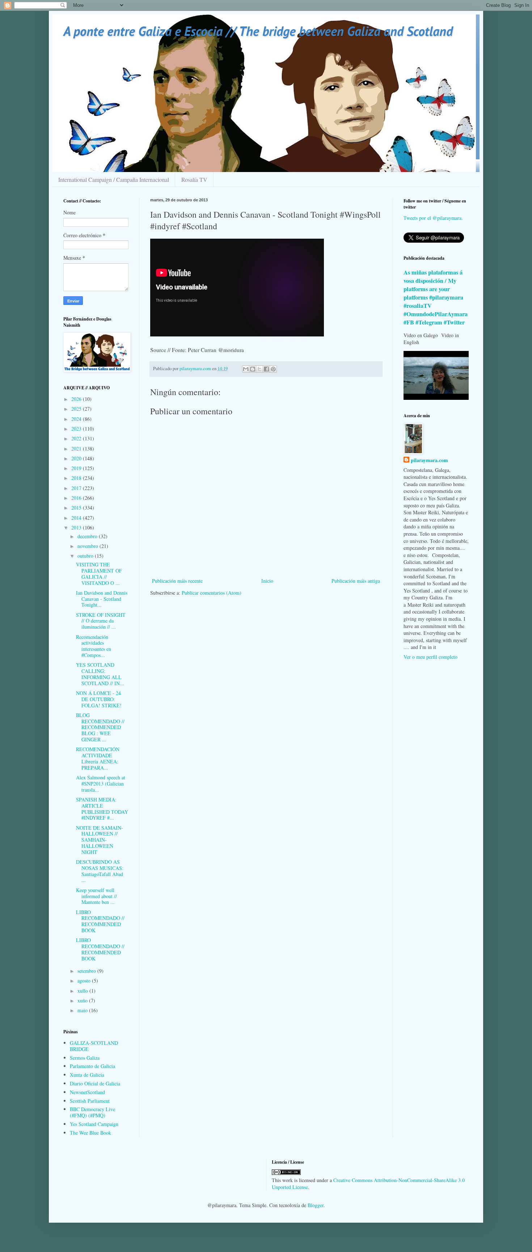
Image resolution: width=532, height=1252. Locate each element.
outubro (86, 555)
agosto (84, 980)
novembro (88, 546)
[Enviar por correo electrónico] (245, 369)
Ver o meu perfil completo (430, 656)
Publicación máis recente (177, 580)
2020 (77, 458)
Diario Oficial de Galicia (95, 1083)
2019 (77, 468)
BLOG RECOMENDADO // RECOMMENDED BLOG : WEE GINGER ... (100, 727)
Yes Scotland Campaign (94, 1124)
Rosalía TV (194, 179)
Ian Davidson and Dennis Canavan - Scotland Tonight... (101, 598)
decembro (88, 536)
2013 (77, 527)
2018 (77, 477)
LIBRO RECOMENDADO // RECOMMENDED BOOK (100, 921)
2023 (77, 428)
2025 (77, 408)
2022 (77, 438)
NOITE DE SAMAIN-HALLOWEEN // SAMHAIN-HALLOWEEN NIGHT (99, 839)
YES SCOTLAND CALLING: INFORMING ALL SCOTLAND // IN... (100, 673)
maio (83, 1010)
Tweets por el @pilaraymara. (433, 217)
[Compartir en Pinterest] (273, 369)
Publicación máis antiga (356, 580)
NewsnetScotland (87, 1092)
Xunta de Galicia (87, 1074)
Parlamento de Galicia (92, 1066)
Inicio (267, 580)
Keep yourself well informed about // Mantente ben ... (96, 896)
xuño (83, 1000)
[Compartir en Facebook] (266, 369)
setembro (87, 970)
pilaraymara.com (429, 460)
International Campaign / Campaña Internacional (113, 179)
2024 (77, 418)
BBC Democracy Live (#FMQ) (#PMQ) (92, 1112)
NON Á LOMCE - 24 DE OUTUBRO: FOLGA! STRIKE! (99, 699)
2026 (77, 398)
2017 (77, 488)
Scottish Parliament (90, 1100)
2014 (77, 517)
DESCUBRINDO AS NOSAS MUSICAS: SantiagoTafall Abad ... (99, 870)
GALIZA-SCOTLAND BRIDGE (94, 1045)
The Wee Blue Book (90, 1132)
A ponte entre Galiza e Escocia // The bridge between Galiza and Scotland (258, 30)
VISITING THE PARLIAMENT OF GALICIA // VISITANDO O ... (99, 573)
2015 (77, 507)
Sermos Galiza (85, 1057)
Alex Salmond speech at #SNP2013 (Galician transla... (100, 783)
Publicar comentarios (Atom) (211, 592)
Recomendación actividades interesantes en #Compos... (93, 645)
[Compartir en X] (259, 369)
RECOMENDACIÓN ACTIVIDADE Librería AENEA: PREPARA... (97, 758)
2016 (77, 497)
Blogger (316, 1205)
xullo (83, 990)
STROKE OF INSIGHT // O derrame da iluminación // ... (101, 621)
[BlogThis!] (252, 369)
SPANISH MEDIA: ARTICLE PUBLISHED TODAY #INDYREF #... (102, 808)
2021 (77, 448)
